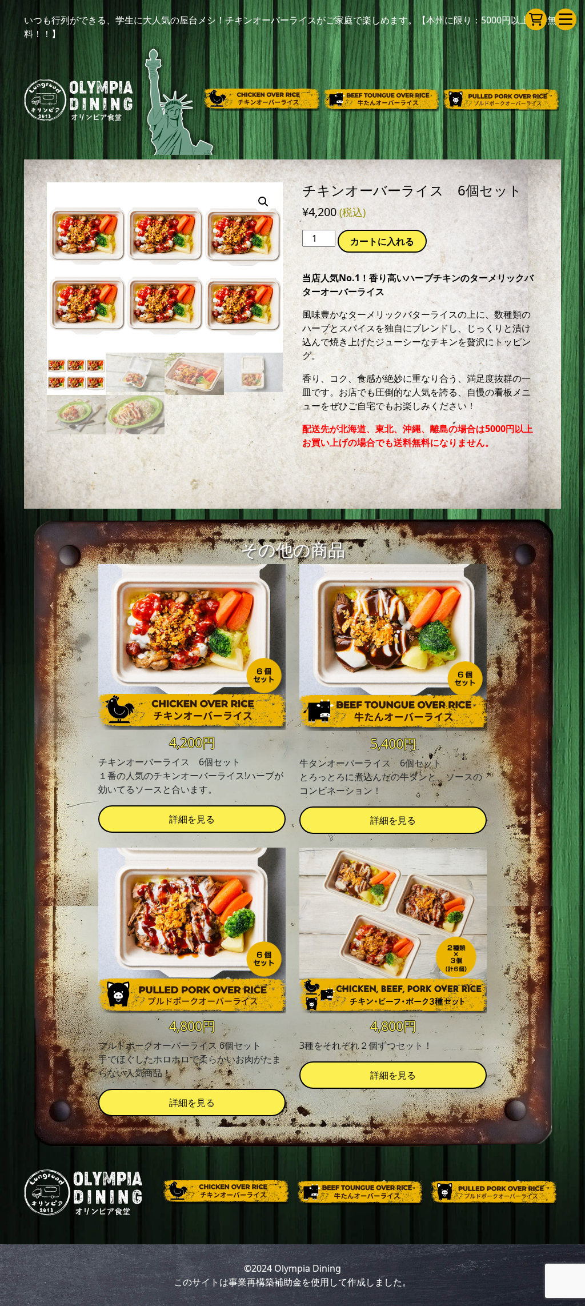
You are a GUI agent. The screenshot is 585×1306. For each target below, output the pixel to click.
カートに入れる (382, 241)
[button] (263, 201)
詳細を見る (192, 819)
